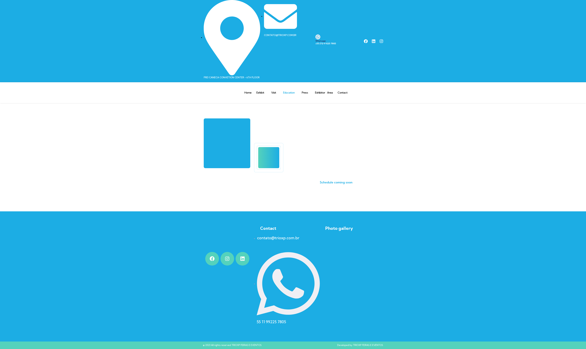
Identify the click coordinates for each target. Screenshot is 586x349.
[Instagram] (381, 41)
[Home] (220, 92)
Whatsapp (320, 41)
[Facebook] (366, 41)
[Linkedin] (374, 41)
